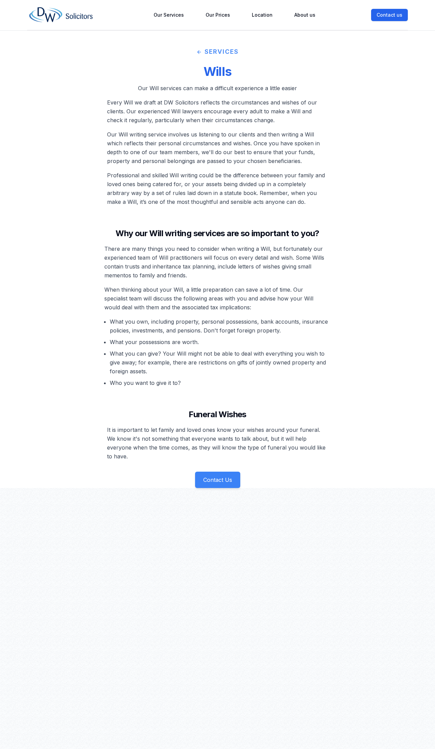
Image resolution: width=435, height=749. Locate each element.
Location (262, 15)
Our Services (169, 15)
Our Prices (218, 15)
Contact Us (217, 479)
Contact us (389, 15)
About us (304, 15)
